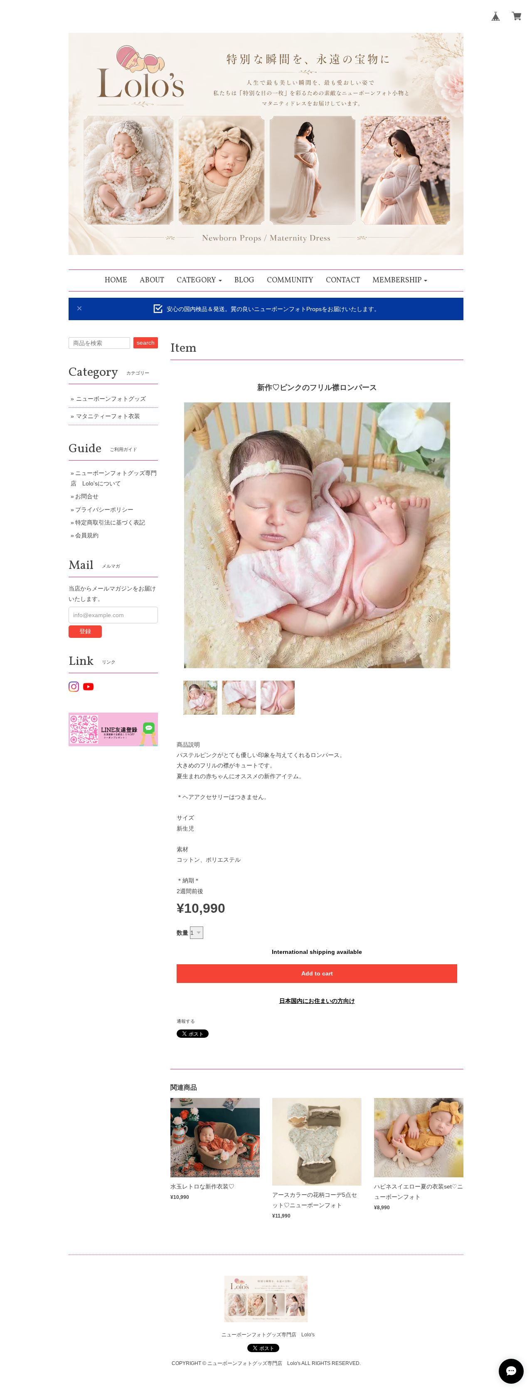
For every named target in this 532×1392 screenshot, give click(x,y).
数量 (182, 932)
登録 (85, 631)
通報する (186, 1021)
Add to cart (317, 973)
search (146, 342)
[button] (199, 280)
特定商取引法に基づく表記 (110, 522)
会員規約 (87, 535)
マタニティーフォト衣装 (108, 416)
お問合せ (87, 496)
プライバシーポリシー (104, 509)
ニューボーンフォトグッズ (111, 398)
